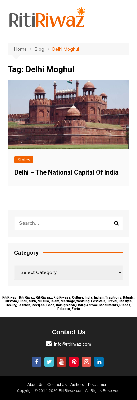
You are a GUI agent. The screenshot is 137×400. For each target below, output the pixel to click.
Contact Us (57, 385)
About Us (35, 385)
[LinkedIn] (99, 362)
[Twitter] (49, 362)
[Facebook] (36, 362)
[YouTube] (61, 362)
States (24, 159)
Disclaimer (97, 385)
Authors (77, 385)
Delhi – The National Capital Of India (66, 172)
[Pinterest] (74, 362)
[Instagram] (86, 362)
